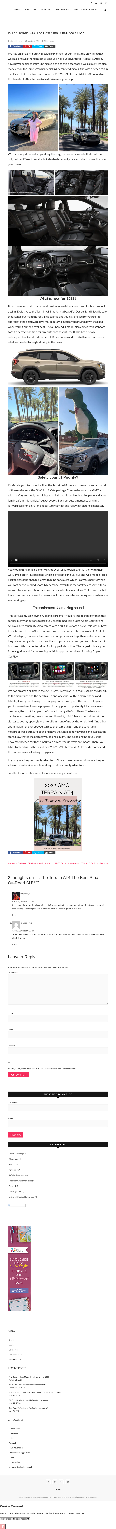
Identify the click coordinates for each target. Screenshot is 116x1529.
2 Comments (49, 41)
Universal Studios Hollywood (21, 1197)
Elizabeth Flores (16, 41)
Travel (11, 1186)
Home (17, 10)
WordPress (92, 1497)
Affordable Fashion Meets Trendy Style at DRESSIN (29, 1377)
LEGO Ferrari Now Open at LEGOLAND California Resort (81, 863)
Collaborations (15, 1153)
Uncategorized (15, 1191)
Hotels (11, 1164)
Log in (11, 1345)
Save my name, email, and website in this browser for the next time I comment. (42, 1068)
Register (12, 1340)
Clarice (24, 923)
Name (11, 1013)
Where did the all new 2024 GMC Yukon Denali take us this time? (35, 1392)
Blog (44, 10)
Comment (13, 972)
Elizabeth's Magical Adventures (38, 1497)
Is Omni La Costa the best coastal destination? (27, 1385)
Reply (15, 915)
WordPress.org (15, 1359)
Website (11, 1045)
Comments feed (15, 1354)
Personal (12, 1170)
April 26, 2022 (33, 41)
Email (11, 1029)
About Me (31, 10)
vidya (23, 893)
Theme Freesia (70, 1497)
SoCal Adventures (16, 1175)
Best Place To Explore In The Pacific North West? (28, 1408)
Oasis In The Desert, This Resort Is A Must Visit (29, 863)
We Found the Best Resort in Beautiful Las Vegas (28, 1400)
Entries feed (13, 1350)
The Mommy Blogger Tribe (20, 1180)
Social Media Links (86, 10)
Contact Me (62, 10)
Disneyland (14, 1159)
